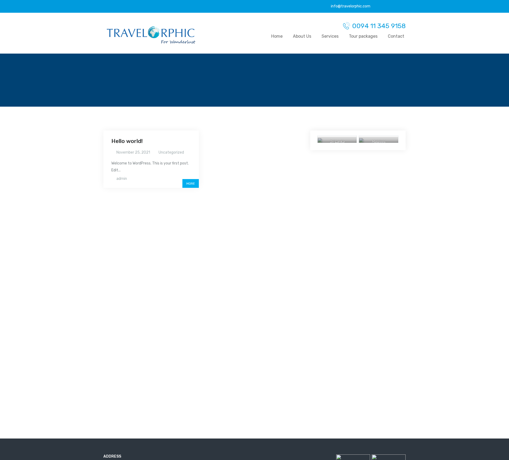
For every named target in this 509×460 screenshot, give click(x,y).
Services (330, 36)
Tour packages (363, 36)
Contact (396, 36)
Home (277, 36)
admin (121, 178)
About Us (302, 36)
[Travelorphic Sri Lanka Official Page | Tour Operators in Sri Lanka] (151, 35)
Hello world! (127, 141)
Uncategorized (171, 152)
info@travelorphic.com (350, 6)
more (190, 183)
